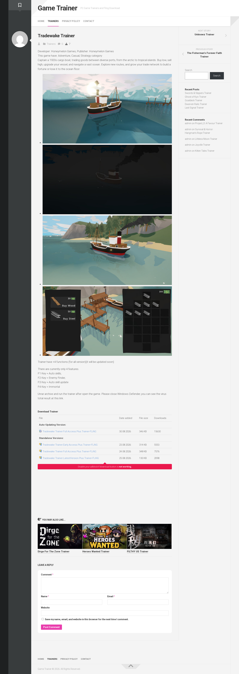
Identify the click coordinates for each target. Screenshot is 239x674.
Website (45, 607)
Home (41, 21)
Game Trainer (57, 8)
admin (188, 123)
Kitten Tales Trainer (204, 151)
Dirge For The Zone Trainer (53, 551)
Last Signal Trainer (194, 107)
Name (45, 596)
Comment (47, 574)
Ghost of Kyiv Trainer (195, 96)
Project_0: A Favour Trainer (209, 123)
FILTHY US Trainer (137, 551)
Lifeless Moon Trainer (206, 139)
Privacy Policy (71, 21)
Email (111, 596)
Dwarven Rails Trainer (196, 104)
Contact (88, 21)
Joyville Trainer (202, 144)
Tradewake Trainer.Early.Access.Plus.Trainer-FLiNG (70, 444)
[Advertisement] (105, 493)
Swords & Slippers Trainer (198, 93)
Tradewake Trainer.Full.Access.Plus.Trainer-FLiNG (69, 431)
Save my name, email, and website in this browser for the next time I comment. (87, 619)
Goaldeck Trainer (193, 100)
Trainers (53, 21)
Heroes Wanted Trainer (95, 551)
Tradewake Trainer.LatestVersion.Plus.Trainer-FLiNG (71, 458)
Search (188, 70)
